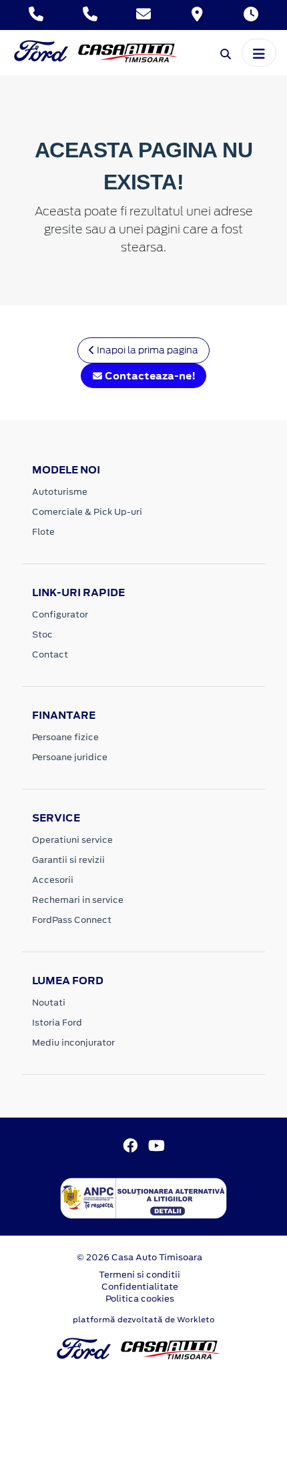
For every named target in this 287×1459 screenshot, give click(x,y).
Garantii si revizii (68, 860)
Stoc (42, 634)
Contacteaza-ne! (149, 376)
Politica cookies (139, 1298)
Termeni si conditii (139, 1274)
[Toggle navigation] (259, 53)
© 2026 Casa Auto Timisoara (139, 1257)
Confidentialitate (139, 1286)
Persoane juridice (69, 757)
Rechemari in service (77, 900)
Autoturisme (59, 491)
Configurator (60, 614)
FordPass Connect (71, 920)
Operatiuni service (72, 840)
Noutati (48, 1002)
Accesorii (52, 880)
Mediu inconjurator (73, 1042)
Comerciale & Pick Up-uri (87, 511)
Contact (50, 654)
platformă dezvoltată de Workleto (144, 1319)
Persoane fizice (65, 737)
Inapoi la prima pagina (146, 350)
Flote (43, 531)
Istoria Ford (57, 1022)
